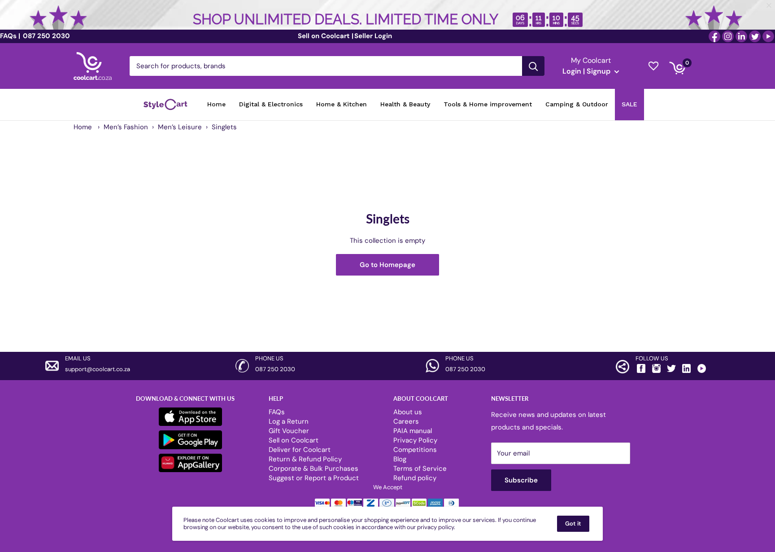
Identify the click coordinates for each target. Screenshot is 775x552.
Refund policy (414, 477)
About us (407, 411)
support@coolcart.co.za (97, 369)
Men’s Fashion (126, 127)
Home (83, 127)
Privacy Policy (415, 440)
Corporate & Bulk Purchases (313, 468)
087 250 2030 (45, 35)
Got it (573, 523)
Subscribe (521, 480)
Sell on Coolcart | (325, 35)
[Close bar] (769, 5)
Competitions (415, 449)
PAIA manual (412, 430)
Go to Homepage (387, 264)
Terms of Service (420, 468)
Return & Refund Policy (305, 459)
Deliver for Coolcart (300, 449)
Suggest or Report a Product (314, 477)
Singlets (224, 127)
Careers (406, 421)
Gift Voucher (289, 430)
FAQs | (10, 35)
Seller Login (373, 35)
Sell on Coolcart (293, 440)
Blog (399, 459)
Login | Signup (587, 71)
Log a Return (289, 421)
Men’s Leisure (180, 127)
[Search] (533, 66)
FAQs (277, 411)
